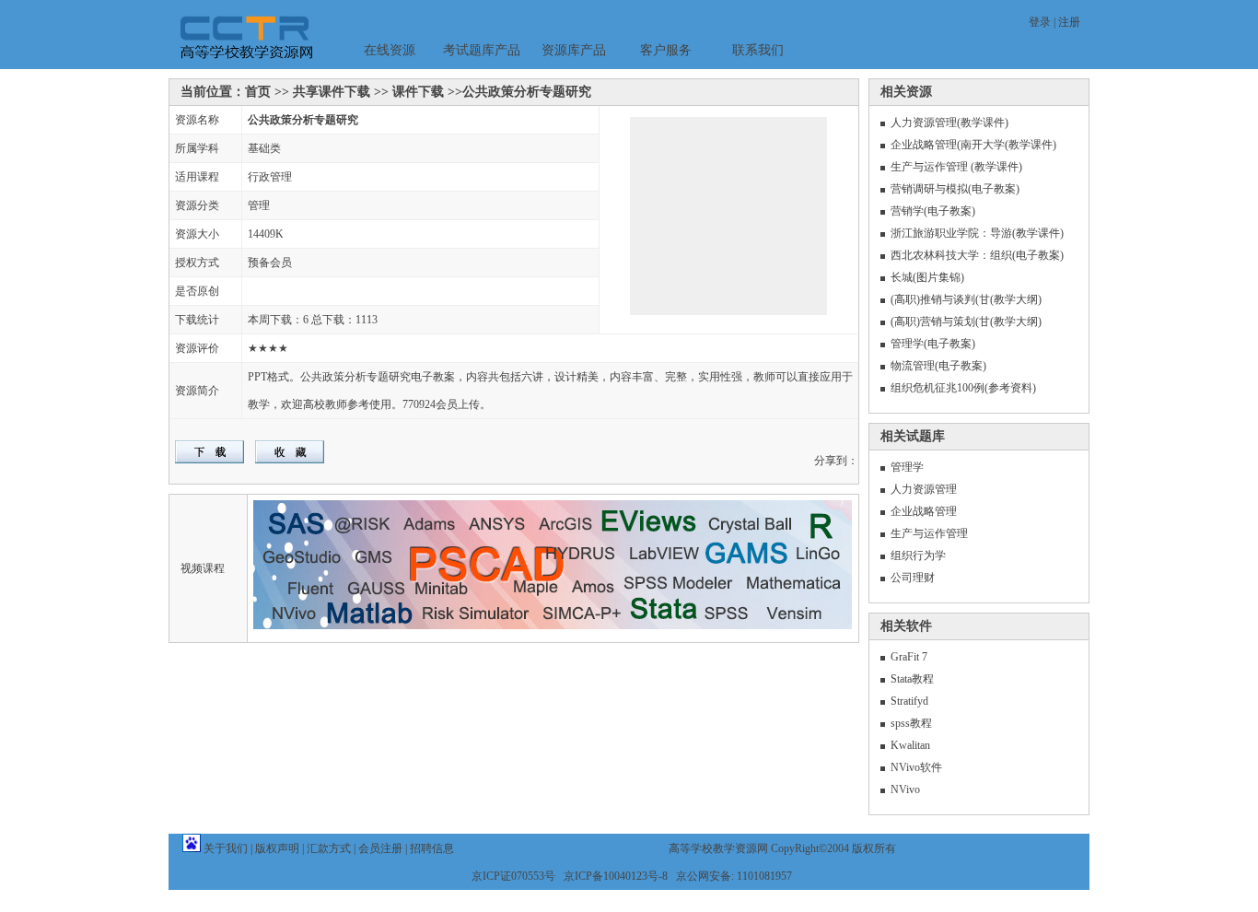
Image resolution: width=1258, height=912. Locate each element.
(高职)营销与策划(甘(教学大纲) (966, 321)
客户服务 (666, 50)
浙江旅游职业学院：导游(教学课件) (977, 233)
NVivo (905, 789)
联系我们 (758, 50)
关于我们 (226, 848)
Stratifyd (909, 701)
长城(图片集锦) (927, 277)
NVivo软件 (916, 767)
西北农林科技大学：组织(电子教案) (977, 255)
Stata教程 (912, 678)
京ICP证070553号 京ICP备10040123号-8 (570, 876)
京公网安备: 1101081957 (734, 876)
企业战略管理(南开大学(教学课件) (973, 144)
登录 (1040, 22)
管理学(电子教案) (933, 343)
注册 (1069, 22)
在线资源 (389, 50)
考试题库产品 (481, 50)
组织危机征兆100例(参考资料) (963, 387)
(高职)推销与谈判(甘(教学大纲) (966, 299)
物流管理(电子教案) (938, 365)
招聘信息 (432, 848)
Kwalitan (910, 745)
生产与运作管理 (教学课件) (956, 166)
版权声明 (277, 848)
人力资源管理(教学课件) (949, 122)
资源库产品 (574, 50)
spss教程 (911, 723)
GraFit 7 (909, 656)
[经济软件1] (698, 224)
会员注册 (380, 848)
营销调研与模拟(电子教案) (955, 188)
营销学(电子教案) (933, 211)
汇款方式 (329, 848)
